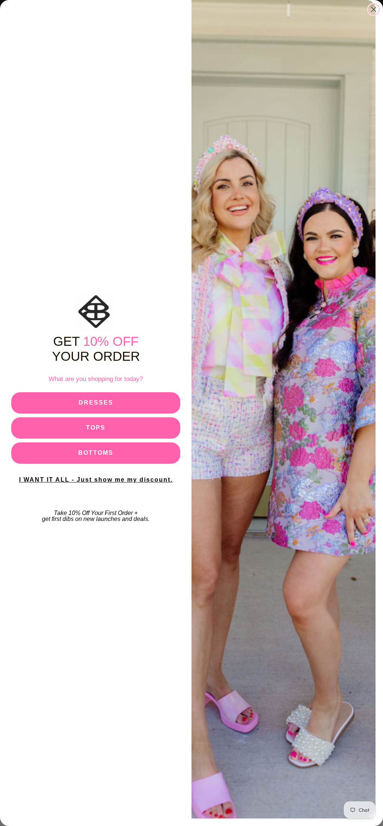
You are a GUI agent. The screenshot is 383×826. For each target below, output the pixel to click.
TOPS (95, 427)
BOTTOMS (95, 452)
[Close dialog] (373, 9)
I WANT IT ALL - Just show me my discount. (96, 479)
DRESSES (96, 402)
